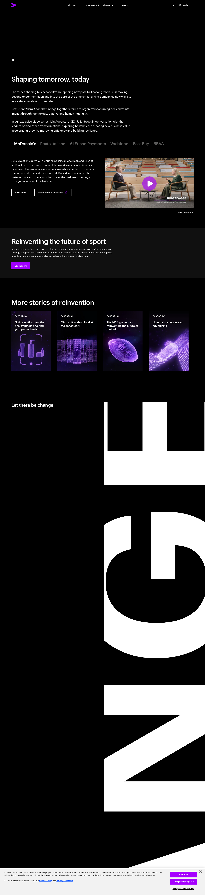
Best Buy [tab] (141, 143)
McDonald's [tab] (25, 143)
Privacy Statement (64, 881)
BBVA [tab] (159, 143)
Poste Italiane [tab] (52, 143)
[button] (20, 265)
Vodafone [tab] (119, 143)
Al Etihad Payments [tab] (88, 143)
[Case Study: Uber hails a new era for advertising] (169, 341)
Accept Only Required (183, 882)
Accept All (183, 874)
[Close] (200, 872)
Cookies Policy (45, 881)
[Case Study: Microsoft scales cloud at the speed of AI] (77, 341)
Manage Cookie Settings (183, 889)
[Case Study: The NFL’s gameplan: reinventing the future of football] (123, 341)
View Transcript (186, 212)
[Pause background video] (12, 59)
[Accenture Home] (20, 5)
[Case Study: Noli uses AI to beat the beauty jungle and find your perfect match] (31, 341)
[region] (102, 881)
